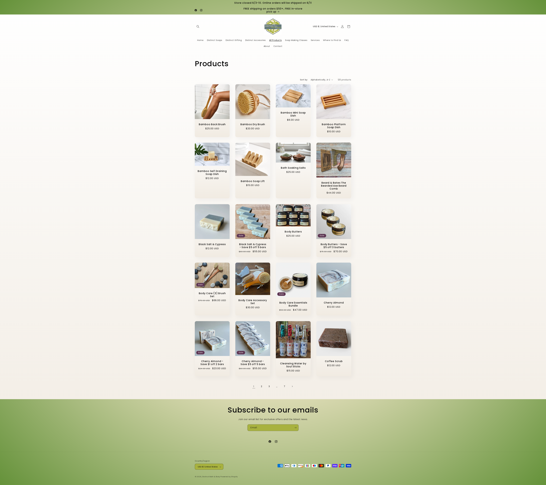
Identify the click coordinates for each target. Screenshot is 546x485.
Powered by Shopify (229, 477)
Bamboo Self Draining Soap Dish (212, 173)
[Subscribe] (295, 427)
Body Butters (293, 231)
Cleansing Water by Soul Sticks (293, 365)
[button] (198, 26)
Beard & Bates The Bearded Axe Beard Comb (334, 185)
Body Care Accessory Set (252, 302)
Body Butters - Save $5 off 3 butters (334, 246)
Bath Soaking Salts (293, 167)
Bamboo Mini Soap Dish (293, 114)
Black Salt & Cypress (212, 244)
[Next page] (292, 386)
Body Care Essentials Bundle (293, 304)
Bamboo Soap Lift (253, 181)
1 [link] (253, 386)
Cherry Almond (334, 302)
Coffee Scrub (334, 361)
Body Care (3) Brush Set (212, 295)
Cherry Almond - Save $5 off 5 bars (253, 363)
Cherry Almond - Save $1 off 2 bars (212, 363)
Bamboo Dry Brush (252, 124)
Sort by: (304, 79)
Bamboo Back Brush (212, 124)
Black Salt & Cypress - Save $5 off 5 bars (252, 246)
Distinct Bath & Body (211, 477)
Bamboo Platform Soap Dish (334, 126)
